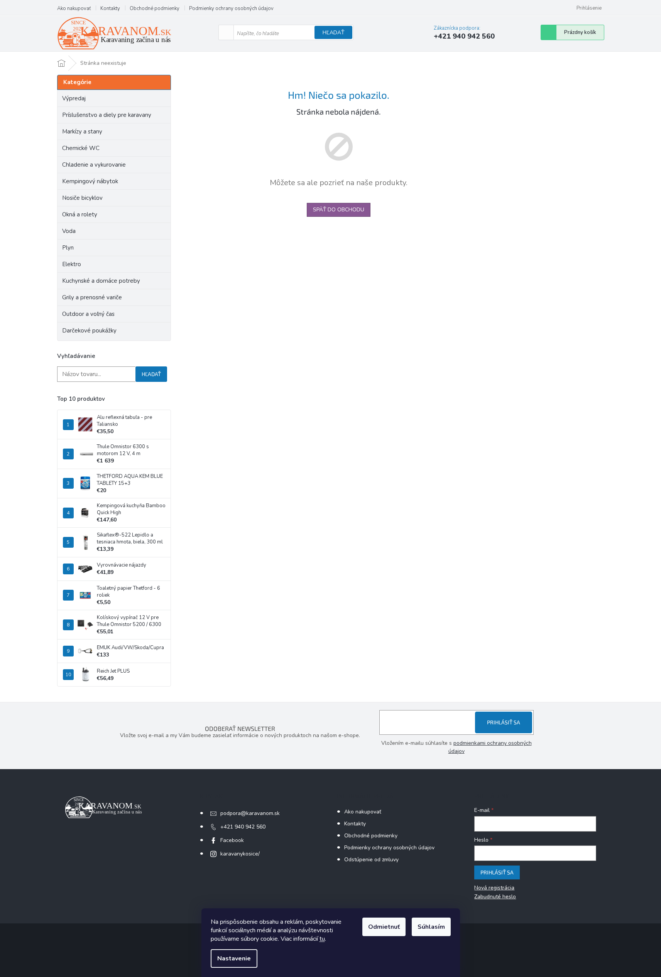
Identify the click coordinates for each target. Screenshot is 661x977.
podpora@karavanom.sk (250, 813)
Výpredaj (74, 98)
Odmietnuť (384, 927)
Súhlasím (431, 927)
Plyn (68, 247)
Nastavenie (234, 958)
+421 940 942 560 (242, 826)
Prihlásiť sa (503, 722)
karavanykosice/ (240, 853)
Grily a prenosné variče (92, 297)
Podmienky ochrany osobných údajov (231, 8)
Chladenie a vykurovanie (94, 165)
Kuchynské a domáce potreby (101, 281)
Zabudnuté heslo (495, 896)
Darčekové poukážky (89, 330)
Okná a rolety (79, 214)
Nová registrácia (494, 887)
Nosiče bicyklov (82, 198)
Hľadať (333, 32)
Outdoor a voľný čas (88, 314)
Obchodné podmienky (154, 8)
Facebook (232, 840)
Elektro (71, 264)
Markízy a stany (82, 131)
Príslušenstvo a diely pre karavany (106, 115)
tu (322, 939)
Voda (69, 231)
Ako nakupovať (74, 8)
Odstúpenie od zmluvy (371, 859)
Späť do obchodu (338, 209)
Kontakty (110, 8)
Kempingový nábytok (90, 181)
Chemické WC (81, 148)
